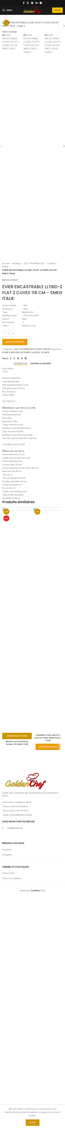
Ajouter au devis (14, 342)
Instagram (7, 854)
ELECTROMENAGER (34, 263)
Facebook (6, 849)
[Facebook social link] (24, 3)
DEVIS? (57, 10)
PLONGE (45, 352)
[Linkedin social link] (36, 3)
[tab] (20, 363)
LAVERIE (36, 352)
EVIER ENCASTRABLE (20, 352)
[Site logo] (32, 10)
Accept (32, 1122)
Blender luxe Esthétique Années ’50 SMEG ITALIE (17, 742)
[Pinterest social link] (32, 3)
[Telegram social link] (41, 3)
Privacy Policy (8, 873)
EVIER (5, 266)
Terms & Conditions (11, 878)
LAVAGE (51, 263)
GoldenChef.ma (15, 828)
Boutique (16, 263)
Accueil (5, 263)
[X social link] (28, 3)
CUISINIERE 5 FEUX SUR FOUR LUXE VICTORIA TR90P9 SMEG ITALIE (48, 738)
